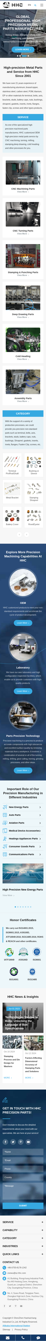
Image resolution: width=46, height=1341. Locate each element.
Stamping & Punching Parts (23, 272)
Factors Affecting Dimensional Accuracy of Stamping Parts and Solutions (33, 1065)
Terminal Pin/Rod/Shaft (12, 472)
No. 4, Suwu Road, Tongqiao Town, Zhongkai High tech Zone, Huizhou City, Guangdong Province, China (25, 1296)
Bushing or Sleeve (34, 472)
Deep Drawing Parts (23, 314)
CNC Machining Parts (23, 189)
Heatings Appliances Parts (23, 838)
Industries (10, 1246)
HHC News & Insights (23, 996)
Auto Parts (15, 815)
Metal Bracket (12, 498)
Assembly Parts (23, 398)
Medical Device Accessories (24, 830)
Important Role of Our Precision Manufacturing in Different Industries (23, 793)
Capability (10, 1230)
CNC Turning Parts (23, 231)
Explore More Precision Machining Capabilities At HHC (23, 556)
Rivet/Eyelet (33, 524)
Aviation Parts (16, 823)
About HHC (23, 23)
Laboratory (23, 667)
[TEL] (23, 1338)
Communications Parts (21, 854)
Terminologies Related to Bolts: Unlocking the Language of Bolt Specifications (21, 1023)
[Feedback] (38, 1338)
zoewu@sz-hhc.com (16, 1273)
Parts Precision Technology (23, 735)
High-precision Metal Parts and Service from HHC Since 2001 (23, 72)
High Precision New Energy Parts (23, 889)
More (7, 1078)
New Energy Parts (18, 807)
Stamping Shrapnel (34, 499)
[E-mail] (7, 1338)
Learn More (22, 43)
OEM (23, 603)
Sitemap (6, 1329)
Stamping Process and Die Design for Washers (12, 1061)
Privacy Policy (21, 1329)
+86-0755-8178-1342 (17, 1268)
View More (22, 192)
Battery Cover (12, 524)
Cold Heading (23, 356)
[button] (17, 56)
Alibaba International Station (16, 1326)
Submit (23, 1206)
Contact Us (11, 1262)
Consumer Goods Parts (22, 846)
